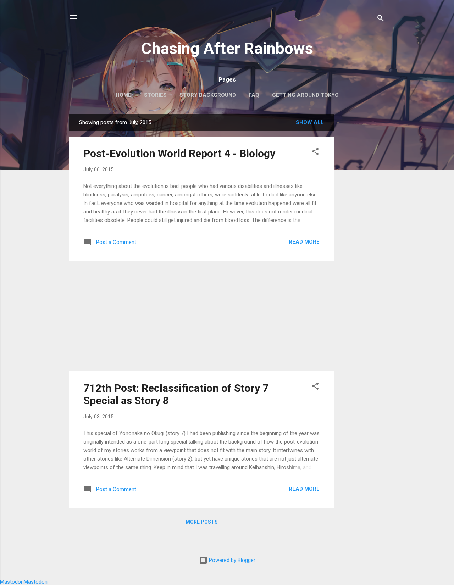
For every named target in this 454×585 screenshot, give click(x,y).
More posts (202, 522)
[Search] (380, 19)
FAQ (254, 95)
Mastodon (12, 582)
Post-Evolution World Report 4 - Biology (179, 153)
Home (123, 95)
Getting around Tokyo (305, 95)
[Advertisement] (362, 220)
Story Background (207, 95)
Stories (155, 95)
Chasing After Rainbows (227, 48)
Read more (304, 242)
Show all (310, 122)
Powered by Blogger (231, 560)
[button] (315, 152)
